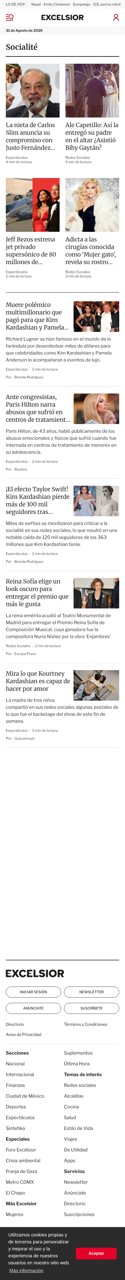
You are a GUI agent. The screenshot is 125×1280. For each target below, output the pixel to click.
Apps (69, 1160)
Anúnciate (33, 1008)
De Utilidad (76, 1150)
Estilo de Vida (78, 1128)
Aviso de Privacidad (23, 1034)
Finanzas (15, 1085)
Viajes (70, 1139)
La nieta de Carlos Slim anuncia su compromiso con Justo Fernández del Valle (30, 137)
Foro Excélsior (21, 1150)
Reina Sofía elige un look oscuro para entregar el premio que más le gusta (37, 593)
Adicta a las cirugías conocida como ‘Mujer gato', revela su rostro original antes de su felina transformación (90, 251)
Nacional (15, 1064)
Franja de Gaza (21, 1171)
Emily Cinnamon (57, 4)
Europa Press (25, 653)
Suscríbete (92, 1008)
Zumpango (81, 4)
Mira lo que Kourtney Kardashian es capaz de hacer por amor (38, 681)
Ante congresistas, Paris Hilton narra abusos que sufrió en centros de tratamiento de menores (37, 409)
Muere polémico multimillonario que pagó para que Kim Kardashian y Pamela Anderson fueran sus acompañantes (35, 316)
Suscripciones (79, 1214)
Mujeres (14, 1214)
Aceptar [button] (96, 1253)
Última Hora (77, 1064)
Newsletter (91, 992)
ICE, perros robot (107, 4)
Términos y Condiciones (85, 1024)
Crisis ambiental (23, 1160)
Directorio (15, 1024)
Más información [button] (26, 1270)
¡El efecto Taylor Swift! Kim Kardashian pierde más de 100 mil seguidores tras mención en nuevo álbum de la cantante (37, 501)
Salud (70, 1117)
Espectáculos (17, 157)
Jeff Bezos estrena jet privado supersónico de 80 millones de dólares (31, 251)
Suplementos (78, 1053)
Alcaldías (73, 1096)
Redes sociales (80, 1085)
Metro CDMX (20, 1182)
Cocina (71, 1107)
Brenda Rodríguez (29, 377)
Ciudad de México (25, 1096)
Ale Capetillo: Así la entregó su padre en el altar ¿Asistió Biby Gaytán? (91, 137)
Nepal (36, 4)
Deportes (16, 1107)
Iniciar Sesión (33, 992)
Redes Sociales (77, 157)
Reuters (21, 469)
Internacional (20, 1074)
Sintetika (15, 1128)
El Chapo (15, 1193)
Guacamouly (25, 738)
